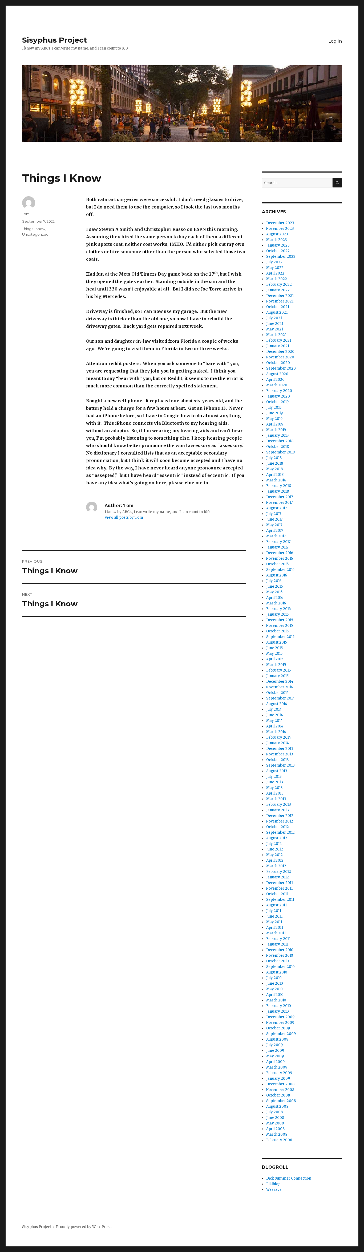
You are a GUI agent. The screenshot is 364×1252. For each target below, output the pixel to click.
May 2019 (274, 418)
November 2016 (279, 558)
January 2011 (277, 944)
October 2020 (278, 363)
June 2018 (274, 463)
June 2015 (274, 648)
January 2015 (277, 676)
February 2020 (279, 390)
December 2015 (279, 620)
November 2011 (279, 888)
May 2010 (274, 989)
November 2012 (279, 821)
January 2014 (277, 743)
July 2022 (274, 262)
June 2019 (274, 413)
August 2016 (276, 575)
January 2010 (277, 1011)
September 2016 (280, 569)
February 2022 (279, 284)
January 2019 (277, 435)
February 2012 (278, 871)
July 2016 (273, 581)
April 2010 (275, 994)
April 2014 (275, 726)
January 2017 (277, 547)
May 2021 (274, 329)
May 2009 (275, 1056)
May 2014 (274, 720)
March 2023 (276, 240)
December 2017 (279, 497)
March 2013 (276, 799)
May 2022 (275, 267)
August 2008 (277, 1106)
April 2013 (275, 793)
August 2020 (277, 374)
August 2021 (277, 312)
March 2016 (276, 603)
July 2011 (273, 911)
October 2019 (277, 402)
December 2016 (279, 553)
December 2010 (279, 950)
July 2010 (274, 978)
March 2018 (276, 480)
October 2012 (277, 827)
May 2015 (274, 653)
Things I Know (33, 229)
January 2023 (278, 245)
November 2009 (280, 1022)
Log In (335, 41)
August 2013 (276, 771)
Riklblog (273, 1184)
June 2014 (274, 715)
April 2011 (274, 927)
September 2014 (280, 698)
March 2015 (276, 664)
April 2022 (275, 273)
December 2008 (280, 1084)
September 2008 (281, 1101)
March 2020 (276, 385)
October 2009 (278, 1028)
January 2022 (278, 290)
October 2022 (278, 251)
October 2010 (277, 961)
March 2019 (276, 430)
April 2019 (274, 424)
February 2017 (278, 541)
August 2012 (276, 838)
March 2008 (276, 1134)
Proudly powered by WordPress (83, 1227)
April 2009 (275, 1061)
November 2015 (279, 625)
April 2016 (274, 597)
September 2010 (280, 966)
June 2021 (274, 323)
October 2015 (277, 631)
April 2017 (274, 530)
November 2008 (280, 1089)
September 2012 (280, 832)
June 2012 (274, 849)
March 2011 (276, 933)
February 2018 (278, 486)
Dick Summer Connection (288, 1178)
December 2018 (279, 441)
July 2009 (274, 1045)
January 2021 (277, 346)
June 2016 (274, 586)
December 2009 (280, 1017)
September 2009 (281, 1034)
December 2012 (279, 815)
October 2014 (277, 692)
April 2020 (275, 379)
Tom (26, 214)
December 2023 (280, 223)
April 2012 (275, 860)
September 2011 (280, 899)
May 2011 (274, 922)
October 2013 (277, 760)
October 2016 (277, 564)
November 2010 (279, 955)
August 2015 (276, 642)
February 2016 (278, 609)
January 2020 (278, 396)
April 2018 (275, 474)
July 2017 (273, 514)
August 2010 (276, 972)
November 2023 (280, 228)
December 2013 (279, 748)
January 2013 (277, 810)
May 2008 (275, 1123)
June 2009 (275, 1050)
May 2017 (274, 525)
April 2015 (274, 659)
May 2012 (274, 855)
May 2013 (274, 787)
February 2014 (278, 737)
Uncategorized (35, 234)
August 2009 (277, 1039)
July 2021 (274, 318)
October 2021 (277, 307)
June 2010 (274, 983)
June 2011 (274, 916)
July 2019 (273, 407)
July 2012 (274, 843)
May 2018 (274, 469)
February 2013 (278, 804)
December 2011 (279, 883)
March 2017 (276, 536)
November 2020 (280, 357)
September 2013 (280, 765)
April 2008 (275, 1129)
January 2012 (277, 877)
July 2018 (274, 458)
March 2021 (276, 335)
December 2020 (280, 351)
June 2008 (275, 1117)
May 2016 (274, 592)
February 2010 (278, 1006)
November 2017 (279, 502)
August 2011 (276, 905)
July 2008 (274, 1112)
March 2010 (276, 1000)
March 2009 (276, 1067)
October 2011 (277, 894)
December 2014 (279, 681)
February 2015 (278, 670)
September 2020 (281, 368)
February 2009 (279, 1073)
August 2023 (277, 234)
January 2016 (277, 614)
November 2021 (279, 301)
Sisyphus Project (54, 39)
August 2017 (276, 508)
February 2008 (279, 1140)
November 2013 (279, 754)
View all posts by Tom (124, 517)
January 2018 (277, 491)
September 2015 (280, 637)
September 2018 (280, 452)
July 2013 (274, 776)
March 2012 (276, 866)
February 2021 (278, 340)
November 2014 (279, 687)
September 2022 (281, 256)
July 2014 (274, 709)
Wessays (273, 1189)
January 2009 (278, 1078)
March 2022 (276, 279)
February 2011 (278, 938)
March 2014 (276, 732)
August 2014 (276, 704)
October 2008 (278, 1095)
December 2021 (280, 295)
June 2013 (274, 782)
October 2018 (277, 446)
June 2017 (274, 519)
